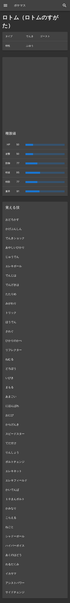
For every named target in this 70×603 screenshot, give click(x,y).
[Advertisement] (35, 91)
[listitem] (35, 219)
